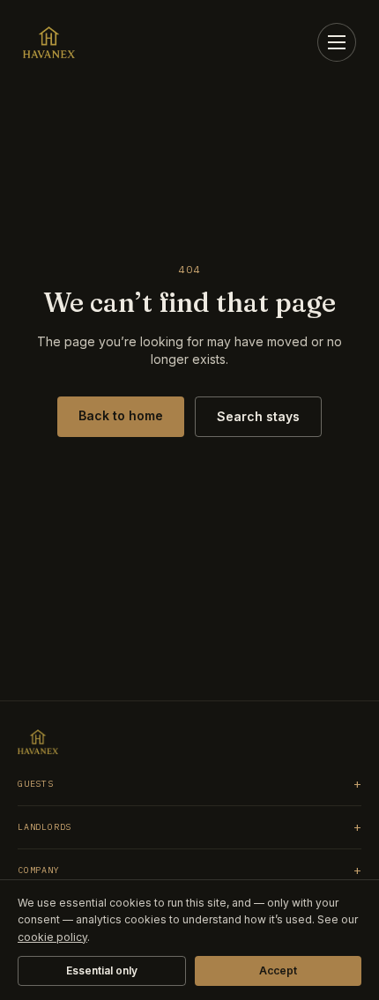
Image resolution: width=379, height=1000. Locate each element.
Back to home (120, 415)
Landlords (189, 827)
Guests (189, 784)
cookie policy (52, 937)
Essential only (101, 970)
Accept (278, 970)
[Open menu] (336, 42)
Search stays (258, 416)
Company (189, 870)
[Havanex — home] (49, 42)
